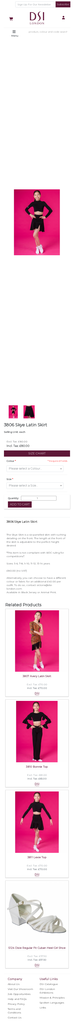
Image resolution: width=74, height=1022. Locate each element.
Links (43, 1007)
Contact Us (15, 1017)
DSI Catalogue (49, 984)
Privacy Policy (16, 1004)
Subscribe (63, 4)
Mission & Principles (52, 997)
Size (9, 479)
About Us (13, 984)
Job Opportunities (19, 994)
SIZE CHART (37, 453)
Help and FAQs (17, 999)
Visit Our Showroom (20, 989)
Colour (10, 461)
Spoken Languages (52, 1002)
